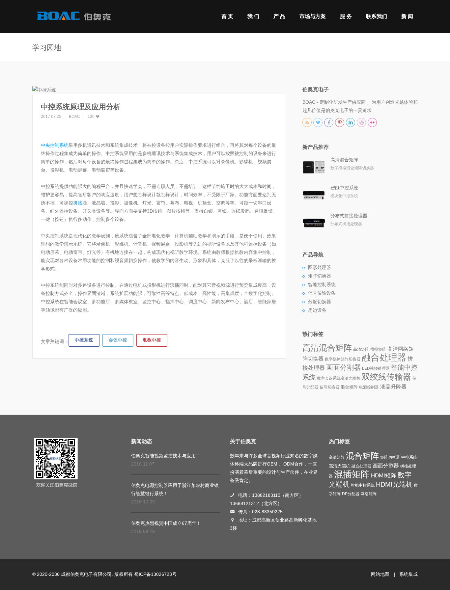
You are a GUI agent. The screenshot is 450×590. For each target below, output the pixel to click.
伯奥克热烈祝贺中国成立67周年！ (166, 523)
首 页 (227, 16)
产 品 (279, 16)
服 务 (346, 16)
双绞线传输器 (386, 376)
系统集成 (408, 574)
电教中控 (152, 339)
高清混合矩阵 (344, 159)
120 (92, 116)
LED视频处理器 (376, 368)
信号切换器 (329, 387)
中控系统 (84, 339)
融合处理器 (384, 357)
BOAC (74, 116)
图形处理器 (319, 267)
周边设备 (317, 310)
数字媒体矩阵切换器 (342, 359)
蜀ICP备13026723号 (155, 574)
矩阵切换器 (319, 276)
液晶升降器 (393, 386)
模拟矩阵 (378, 349)
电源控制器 (369, 387)
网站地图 (380, 574)
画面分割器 (343, 367)
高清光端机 (350, 378)
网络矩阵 (369, 494)
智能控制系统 (322, 284)
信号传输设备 (322, 293)
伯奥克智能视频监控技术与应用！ (165, 455)
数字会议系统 (329, 378)
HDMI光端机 (394, 484)
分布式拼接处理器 (348, 215)
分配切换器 (319, 301)
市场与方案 (312, 16)
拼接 (77, 202)
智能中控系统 (344, 187)
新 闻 (407, 16)
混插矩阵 (352, 474)
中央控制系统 (55, 145)
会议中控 (118, 339)
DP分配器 (350, 494)
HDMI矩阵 (383, 475)
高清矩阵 (361, 349)
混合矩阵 (349, 387)
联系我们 (376, 16)
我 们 (253, 16)
